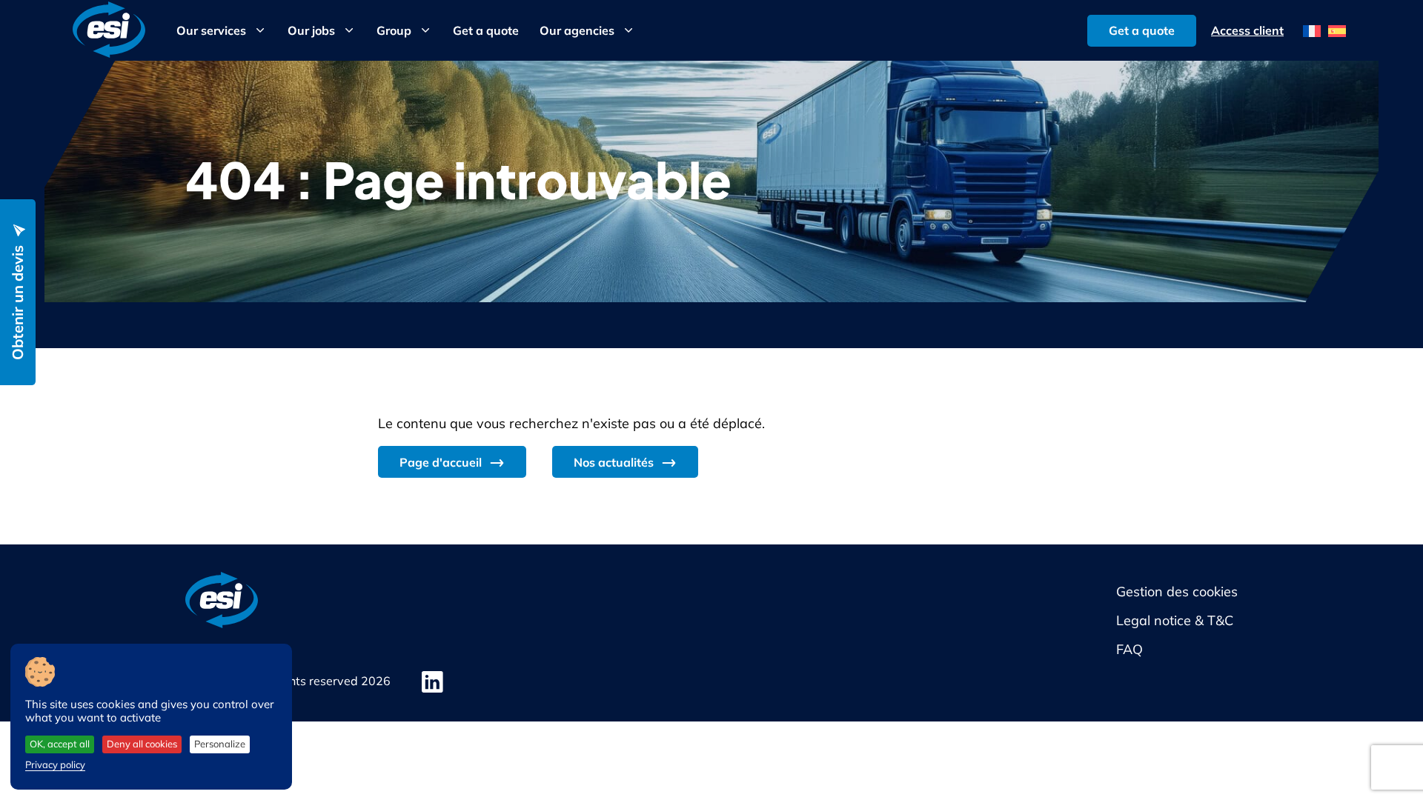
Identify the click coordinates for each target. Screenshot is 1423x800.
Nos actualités (614, 462)
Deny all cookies (142, 744)
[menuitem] (1311, 30)
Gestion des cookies (1177, 591)
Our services (211, 30)
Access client (1247, 30)
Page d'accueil (440, 462)
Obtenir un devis (17, 302)
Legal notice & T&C (1174, 620)
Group (394, 30)
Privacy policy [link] (55, 764)
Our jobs (311, 30)
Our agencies (577, 30)
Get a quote (486, 30)
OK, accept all (60, 744)
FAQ (1129, 649)
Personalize (219, 744)
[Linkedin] (432, 682)
